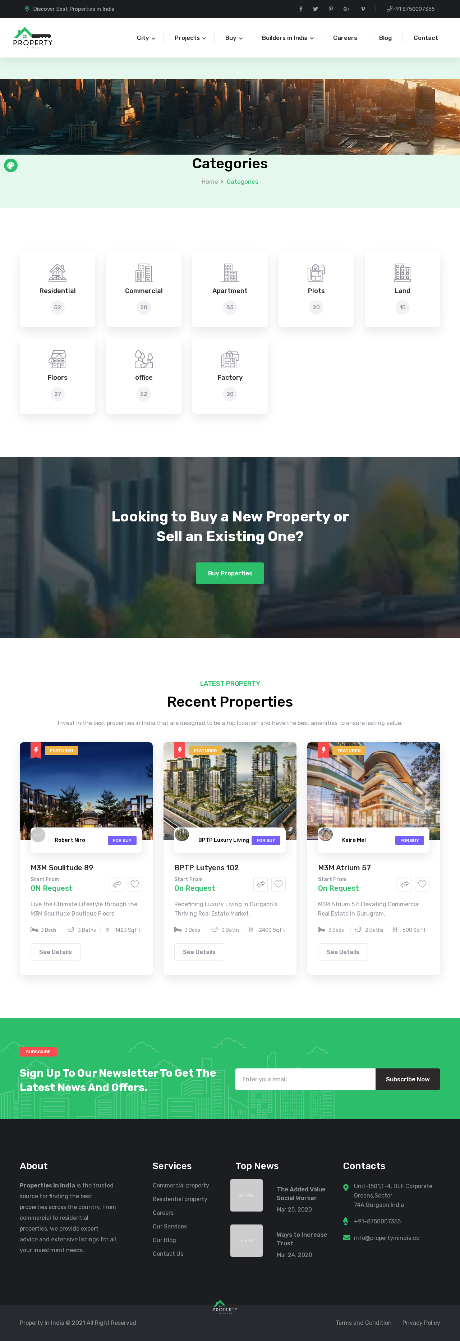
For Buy (122, 840)
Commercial (144, 291)
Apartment (230, 291)
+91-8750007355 (377, 1221)
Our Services (170, 1226)
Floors (58, 378)
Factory (230, 378)
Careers (163, 1212)
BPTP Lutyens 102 (206, 867)
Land (402, 291)
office (144, 378)
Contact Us (168, 1253)
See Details (55, 951)
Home (210, 181)
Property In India (42, 1322)
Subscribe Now (408, 1079)
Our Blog (164, 1240)
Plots (316, 291)
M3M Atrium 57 (344, 867)
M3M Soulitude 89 (62, 867)
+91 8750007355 (413, 9)
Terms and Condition (364, 1322)
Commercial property (181, 1185)
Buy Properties (230, 573)
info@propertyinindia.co (386, 1238)
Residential (58, 291)
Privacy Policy (421, 1322)
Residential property (180, 1199)
